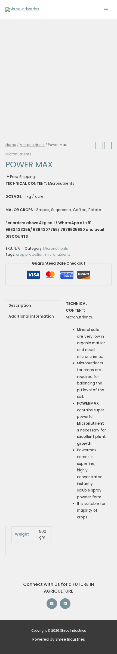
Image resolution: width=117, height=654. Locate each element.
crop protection (30, 254)
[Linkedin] (65, 603)
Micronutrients (32, 144)
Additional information (31, 316)
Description (19, 305)
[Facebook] (52, 603)
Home (10, 144)
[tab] (32, 306)
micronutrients (57, 254)
